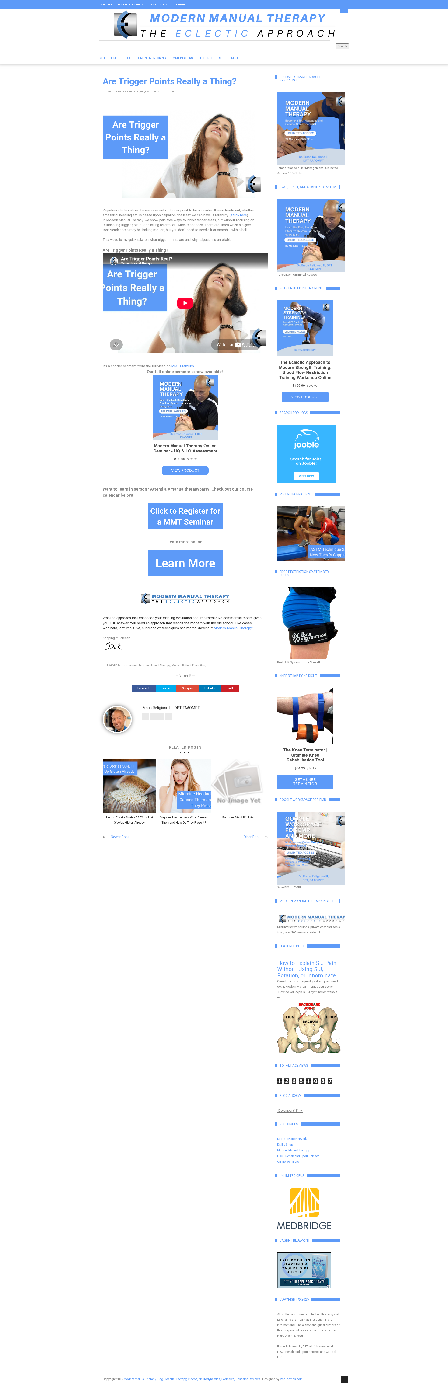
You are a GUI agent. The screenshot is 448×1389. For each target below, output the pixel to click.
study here (239, 215)
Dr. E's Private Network (292, 1138)
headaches (130, 665)
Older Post (252, 837)
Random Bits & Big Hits (238, 817)
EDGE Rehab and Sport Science (298, 1156)
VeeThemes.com (291, 1379)
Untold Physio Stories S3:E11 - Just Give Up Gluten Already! (129, 820)
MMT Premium (183, 366)
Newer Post (120, 837)
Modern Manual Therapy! (233, 628)
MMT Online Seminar (131, 4)
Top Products (210, 58)
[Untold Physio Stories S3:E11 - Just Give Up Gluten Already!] (129, 785)
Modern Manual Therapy (154, 665)
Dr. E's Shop (285, 1144)
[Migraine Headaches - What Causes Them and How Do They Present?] (183, 785)
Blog (127, 58)
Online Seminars (288, 1161)
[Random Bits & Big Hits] (238, 785)
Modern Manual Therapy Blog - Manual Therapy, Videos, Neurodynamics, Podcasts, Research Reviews (192, 1379)
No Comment (166, 91)
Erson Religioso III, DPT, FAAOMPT (136, 91)
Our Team (179, 4)
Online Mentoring (152, 58)
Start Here (106, 4)
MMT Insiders (158, 4)
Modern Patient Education (188, 665)
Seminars (235, 58)
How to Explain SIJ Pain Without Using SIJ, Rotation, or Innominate (306, 969)
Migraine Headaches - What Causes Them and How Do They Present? (184, 820)
